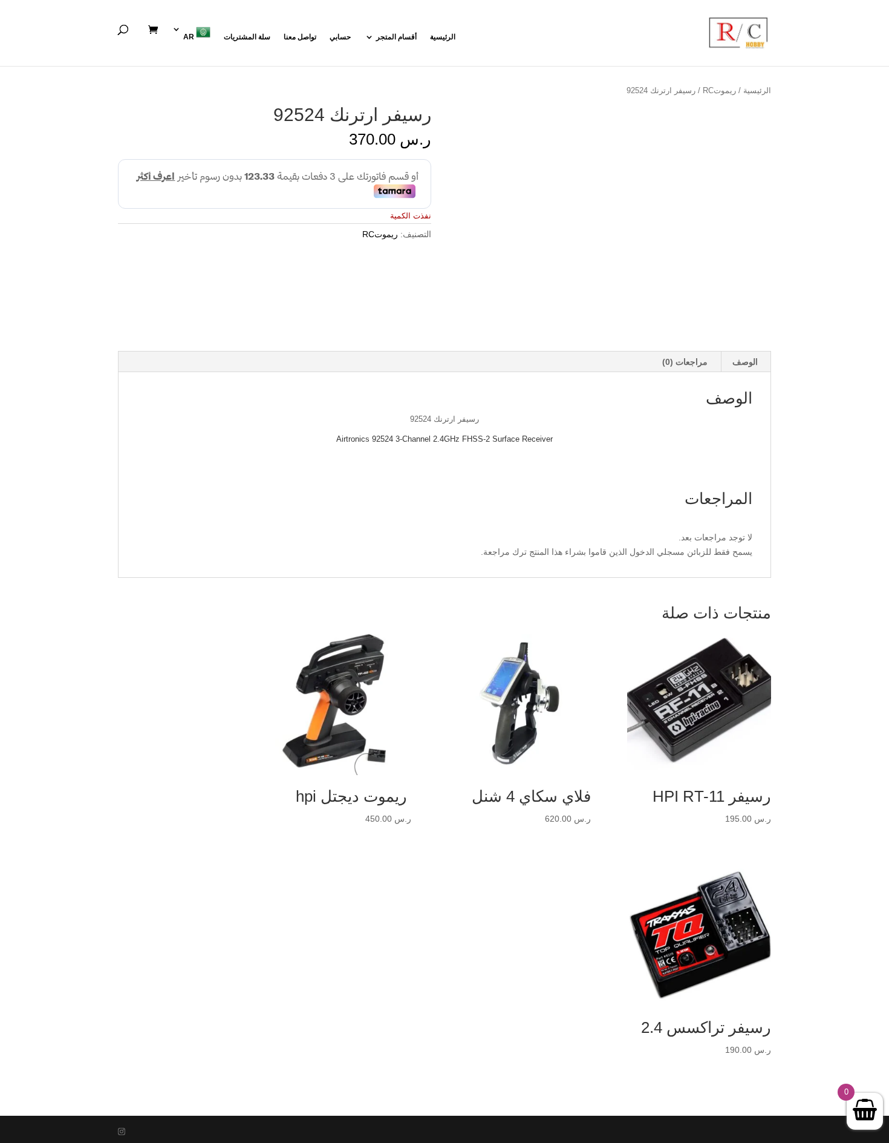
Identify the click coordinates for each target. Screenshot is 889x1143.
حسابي (340, 37)
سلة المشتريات (247, 37)
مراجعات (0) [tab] (685, 362)
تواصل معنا (300, 37)
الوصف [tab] (745, 362)
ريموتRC (719, 90)
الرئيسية (442, 37)
